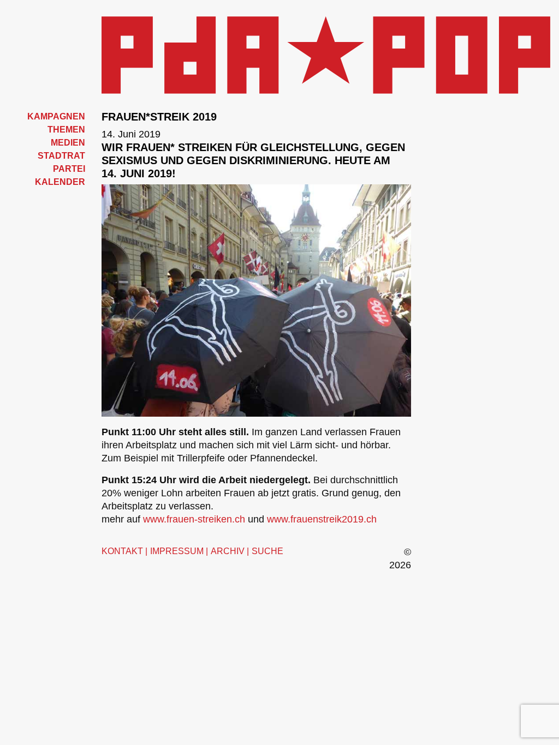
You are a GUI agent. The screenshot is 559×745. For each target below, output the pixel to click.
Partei (69, 168)
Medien (68, 142)
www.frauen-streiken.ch (194, 519)
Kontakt (122, 551)
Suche (267, 551)
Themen (66, 129)
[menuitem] (46, 116)
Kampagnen (56, 116)
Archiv (228, 551)
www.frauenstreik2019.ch (322, 519)
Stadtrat (61, 155)
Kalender (60, 182)
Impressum (177, 551)
